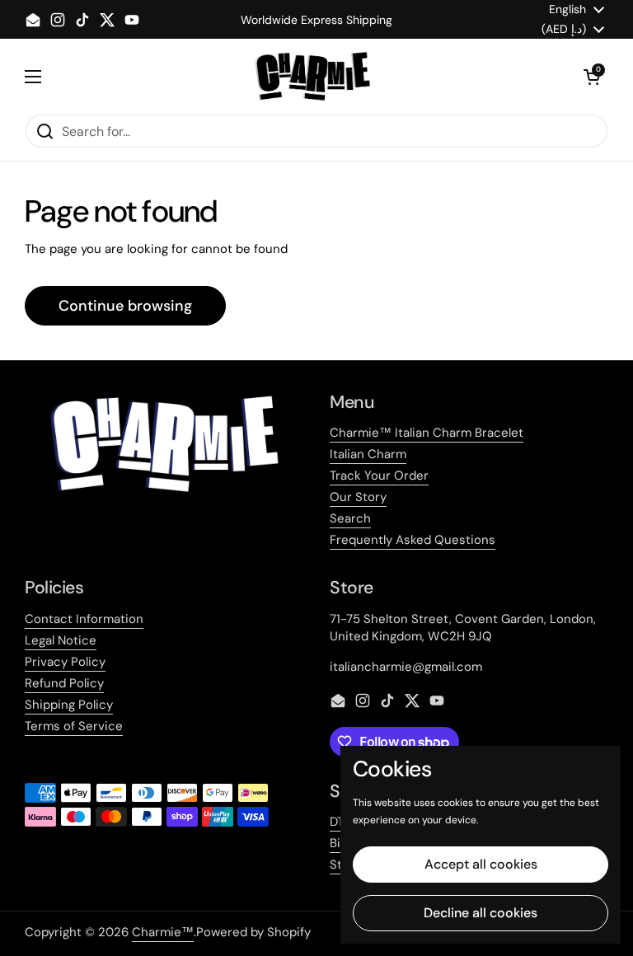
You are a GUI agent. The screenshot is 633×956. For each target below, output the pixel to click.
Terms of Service (74, 726)
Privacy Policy (65, 662)
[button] (591, 76)
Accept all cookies (480, 864)
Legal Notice (60, 640)
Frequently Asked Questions (412, 540)
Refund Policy (64, 683)
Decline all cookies (480, 912)
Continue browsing (125, 306)
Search (350, 518)
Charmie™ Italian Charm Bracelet (426, 432)
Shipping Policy (69, 704)
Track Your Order (379, 475)
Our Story (358, 497)
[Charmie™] (312, 76)
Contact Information (84, 619)
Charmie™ (163, 932)
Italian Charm (368, 454)
